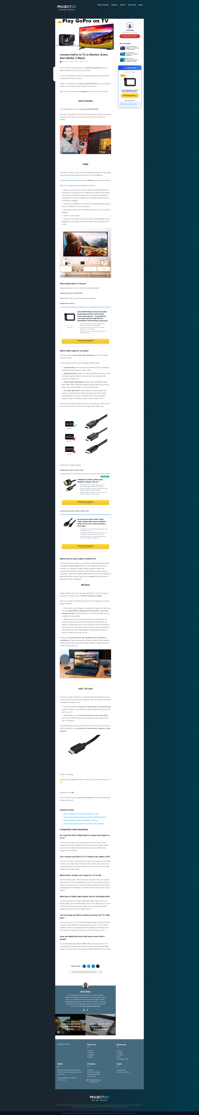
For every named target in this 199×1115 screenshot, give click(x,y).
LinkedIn (90, 1057)
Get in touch (62, 1080)
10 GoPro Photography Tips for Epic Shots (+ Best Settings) (84, 824)
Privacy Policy (122, 1070)
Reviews (114, 5)
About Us (61, 1074)
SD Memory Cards (123, 1059)
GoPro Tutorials (103, 5)
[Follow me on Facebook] (87, 1010)
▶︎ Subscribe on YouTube (130, 36)
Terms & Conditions (123, 1072)
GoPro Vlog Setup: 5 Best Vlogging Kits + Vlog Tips (81, 820)
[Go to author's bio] (85, 985)
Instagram (91, 1055)
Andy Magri (85, 991)
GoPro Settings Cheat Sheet (91, 1006)
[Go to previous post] (70, 1024)
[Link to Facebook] (55, 68)
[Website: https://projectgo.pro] (84, 1010)
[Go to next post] (101, 1024)
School (122, 5)
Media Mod (72, 180)
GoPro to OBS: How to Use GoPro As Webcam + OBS (81, 814)
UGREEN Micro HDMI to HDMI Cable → (130, 104)
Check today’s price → (130, 95)
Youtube (90, 1050)
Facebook (91, 1053)
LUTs (119, 1057)
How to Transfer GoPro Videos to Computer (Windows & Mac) (85, 817)
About (141, 5)
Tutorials (120, 1055)
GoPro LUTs (132, 5)
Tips (60, 22)
